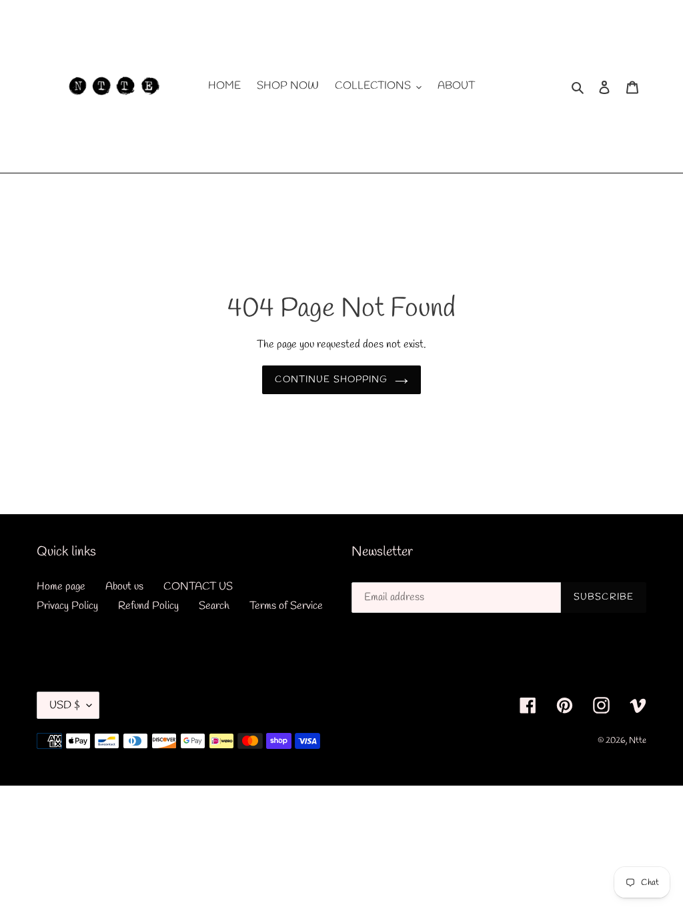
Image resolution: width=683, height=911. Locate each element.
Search (214, 606)
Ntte (637, 740)
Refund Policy (148, 606)
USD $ (64, 705)
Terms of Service (286, 606)
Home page (61, 587)
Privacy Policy (67, 606)
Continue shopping (331, 379)
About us (124, 587)
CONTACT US (198, 587)
